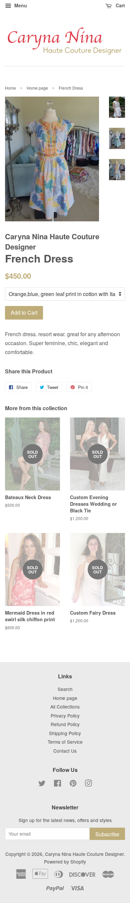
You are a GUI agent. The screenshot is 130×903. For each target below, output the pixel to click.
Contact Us (65, 750)
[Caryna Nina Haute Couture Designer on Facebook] (57, 784)
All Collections (65, 706)
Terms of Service (65, 741)
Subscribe (107, 834)
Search (65, 689)
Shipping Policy (65, 733)
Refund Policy (65, 724)
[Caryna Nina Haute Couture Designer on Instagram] (88, 784)
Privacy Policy (65, 715)
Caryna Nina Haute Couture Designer (84, 854)
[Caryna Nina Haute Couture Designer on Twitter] (42, 784)
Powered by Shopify (65, 861)
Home (10, 88)
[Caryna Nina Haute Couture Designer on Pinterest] (73, 784)
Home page (37, 88)
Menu (20, 5)
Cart (119, 5)
